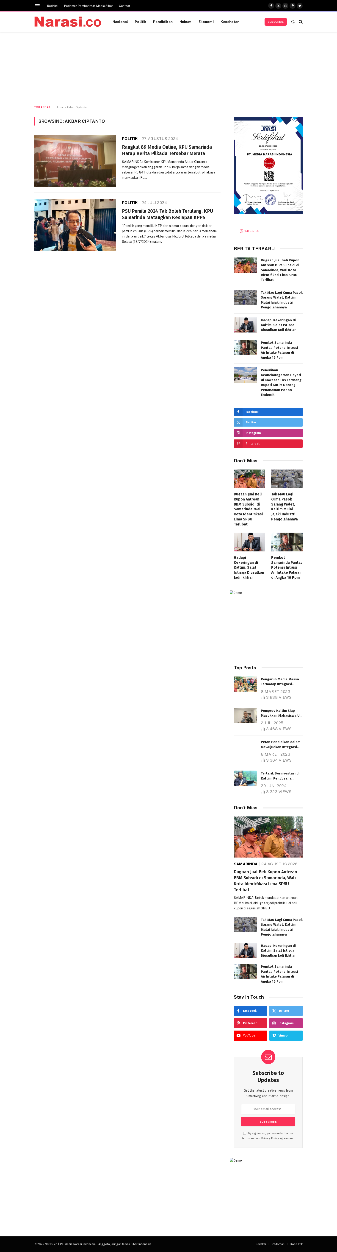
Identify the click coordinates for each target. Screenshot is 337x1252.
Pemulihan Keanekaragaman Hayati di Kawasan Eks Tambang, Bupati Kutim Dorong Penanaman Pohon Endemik (281, 382)
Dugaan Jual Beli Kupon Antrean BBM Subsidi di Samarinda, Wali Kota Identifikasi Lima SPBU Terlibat (280, 270)
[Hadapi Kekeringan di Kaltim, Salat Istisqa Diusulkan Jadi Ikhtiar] (245, 325)
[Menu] (37, 6)
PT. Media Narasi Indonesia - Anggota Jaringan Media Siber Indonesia (105, 1244)
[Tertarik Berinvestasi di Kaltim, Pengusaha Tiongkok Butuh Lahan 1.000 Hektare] (245, 778)
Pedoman (278, 1244)
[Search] (300, 22)
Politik (140, 22)
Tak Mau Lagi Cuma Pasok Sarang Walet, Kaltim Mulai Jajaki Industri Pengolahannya (282, 300)
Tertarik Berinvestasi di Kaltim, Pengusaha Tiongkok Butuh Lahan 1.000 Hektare (280, 776)
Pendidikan (163, 22)
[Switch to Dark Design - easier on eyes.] (293, 22)
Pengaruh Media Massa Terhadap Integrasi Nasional (280, 682)
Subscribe (276, 21)
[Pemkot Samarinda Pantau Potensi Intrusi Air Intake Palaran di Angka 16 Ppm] (245, 347)
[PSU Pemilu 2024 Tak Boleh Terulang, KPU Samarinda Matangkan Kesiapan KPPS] (75, 225)
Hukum (186, 22)
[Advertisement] (168, 69)
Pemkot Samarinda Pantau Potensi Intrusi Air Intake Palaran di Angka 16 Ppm (279, 350)
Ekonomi (206, 22)
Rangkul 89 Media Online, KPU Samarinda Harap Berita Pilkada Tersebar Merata (167, 150)
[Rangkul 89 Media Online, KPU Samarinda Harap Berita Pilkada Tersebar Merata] (75, 161)
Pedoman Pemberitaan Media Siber (88, 6)
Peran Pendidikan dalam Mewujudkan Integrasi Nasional (280, 744)
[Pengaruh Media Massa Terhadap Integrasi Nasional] (245, 684)
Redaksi (52, 6)
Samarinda (246, 864)
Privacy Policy (270, 1138)
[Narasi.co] (67, 21)
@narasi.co (250, 230)
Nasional (120, 22)
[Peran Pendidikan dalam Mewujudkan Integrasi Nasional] (245, 747)
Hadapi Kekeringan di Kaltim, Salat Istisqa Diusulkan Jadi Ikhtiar (278, 325)
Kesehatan (230, 22)
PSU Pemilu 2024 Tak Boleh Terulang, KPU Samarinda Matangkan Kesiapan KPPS (167, 214)
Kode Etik (296, 1244)
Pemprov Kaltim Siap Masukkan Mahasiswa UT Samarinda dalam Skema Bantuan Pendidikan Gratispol (281, 713)
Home (60, 107)
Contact (124, 6)
